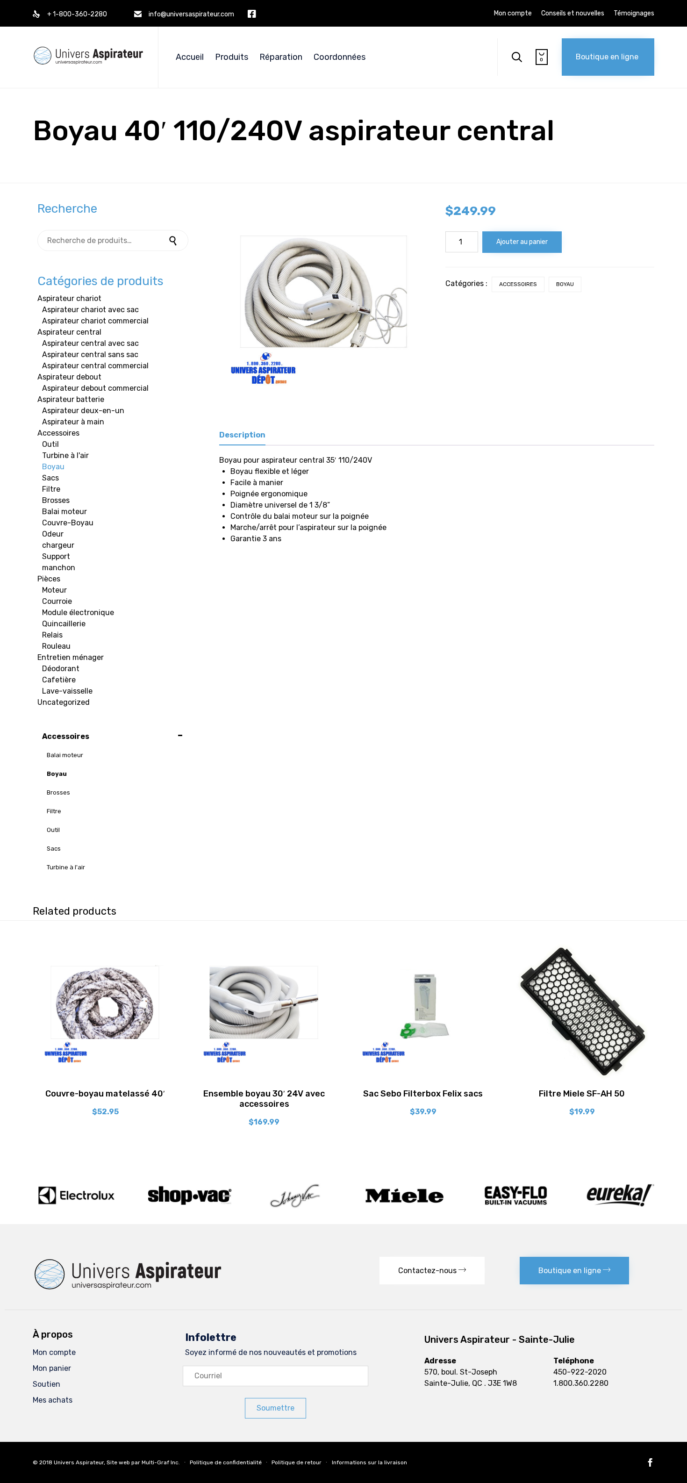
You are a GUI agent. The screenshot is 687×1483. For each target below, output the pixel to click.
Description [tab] (242, 434)
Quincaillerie (64, 623)
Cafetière (59, 679)
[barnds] (343, 1207)
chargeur (58, 545)
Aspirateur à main (73, 421)
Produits (231, 57)
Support (56, 556)
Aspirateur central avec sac (90, 343)
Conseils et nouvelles (572, 13)
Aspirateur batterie (70, 399)
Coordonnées (339, 57)
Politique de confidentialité (226, 1462)
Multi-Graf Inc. (161, 1462)
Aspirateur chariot (69, 298)
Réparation (280, 57)
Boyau (565, 284)
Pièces (48, 578)
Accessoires (518, 284)
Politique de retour (297, 1462)
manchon (58, 567)
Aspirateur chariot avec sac (90, 309)
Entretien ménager (70, 657)
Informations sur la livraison (369, 1462)
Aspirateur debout (69, 377)
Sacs (50, 477)
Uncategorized (63, 702)
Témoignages (634, 13)
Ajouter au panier (522, 242)
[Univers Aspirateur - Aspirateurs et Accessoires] (88, 46)
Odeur (53, 534)
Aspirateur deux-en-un (83, 410)
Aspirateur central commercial (95, 365)
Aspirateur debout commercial (95, 388)
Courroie (57, 601)
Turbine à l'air (65, 455)
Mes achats (52, 1400)
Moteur (54, 590)
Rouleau (56, 646)
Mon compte (513, 13)
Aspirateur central (69, 332)
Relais (52, 634)
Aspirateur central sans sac (90, 354)
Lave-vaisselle (67, 691)
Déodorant (60, 668)
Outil (50, 444)
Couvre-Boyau (67, 522)
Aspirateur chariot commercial (95, 320)
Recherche (174, 240)
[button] (608, 57)
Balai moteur (64, 511)
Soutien (46, 1384)
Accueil (190, 57)
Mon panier (52, 1368)
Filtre (51, 489)
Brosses (56, 500)
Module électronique (78, 612)
